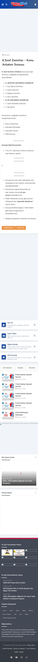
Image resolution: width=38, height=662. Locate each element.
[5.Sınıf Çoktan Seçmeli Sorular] (8, 406)
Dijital (24, 611)
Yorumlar (32, 368)
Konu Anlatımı (7, 614)
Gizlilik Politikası (7, 649)
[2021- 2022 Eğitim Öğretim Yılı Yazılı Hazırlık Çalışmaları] (30, 552)
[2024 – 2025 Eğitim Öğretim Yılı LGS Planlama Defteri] (7, 567)
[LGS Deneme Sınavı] (19, 567)
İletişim (21, 652)
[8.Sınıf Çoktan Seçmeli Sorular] (8, 378)
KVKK (16, 652)
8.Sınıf (17, 611)
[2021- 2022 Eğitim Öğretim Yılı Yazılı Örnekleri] (7, 552)
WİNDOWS (8, 228)
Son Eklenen (7, 368)
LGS (15, 614)
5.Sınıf (4, 611)
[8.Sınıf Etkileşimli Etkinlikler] (8, 415)
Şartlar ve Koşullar (19, 649)
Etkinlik (31, 611)
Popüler (20, 368)
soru (20, 614)
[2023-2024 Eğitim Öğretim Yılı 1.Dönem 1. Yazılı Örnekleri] (7, 560)
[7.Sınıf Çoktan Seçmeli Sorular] (8, 387)
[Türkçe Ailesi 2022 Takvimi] (30, 560)
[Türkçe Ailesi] (19, 4)
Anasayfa (6, 55)
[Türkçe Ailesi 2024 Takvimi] (30, 567)
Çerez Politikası (31, 649)
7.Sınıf (11, 611)
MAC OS (20, 228)
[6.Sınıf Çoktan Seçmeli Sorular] (8, 396)
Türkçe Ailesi (31, 645)
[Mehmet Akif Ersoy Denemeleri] (19, 560)
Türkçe (26, 614)
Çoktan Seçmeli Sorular (9, 618)
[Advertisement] (19, 29)
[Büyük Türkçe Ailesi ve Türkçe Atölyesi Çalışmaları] (19, 552)
